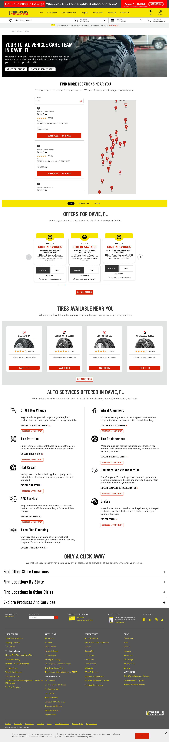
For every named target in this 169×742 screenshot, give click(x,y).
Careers (87, 647)
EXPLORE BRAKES (108, 519)
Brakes (126, 647)
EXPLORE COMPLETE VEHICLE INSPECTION (118, 487)
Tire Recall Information (93, 685)
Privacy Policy (29, 724)
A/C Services (50, 681)
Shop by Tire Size (12, 643)
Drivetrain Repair (52, 651)
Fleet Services (90, 664)
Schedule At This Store (59, 135)
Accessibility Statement (62, 724)
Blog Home (128, 638)
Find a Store (81, 99)
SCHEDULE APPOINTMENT (32, 431)
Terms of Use (18, 724)
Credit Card (89, 660)
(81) (52, 118)
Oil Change (49, 693)
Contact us (9, 616)
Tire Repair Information (54, 668)
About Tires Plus (91, 638)
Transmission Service (53, 706)
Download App (119, 622)
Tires (126, 643)
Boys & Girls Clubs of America (96, 643)
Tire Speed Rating (12, 660)
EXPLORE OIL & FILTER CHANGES (34, 425)
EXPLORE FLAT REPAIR (30, 485)
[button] (41, 13)
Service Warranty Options (134, 685)
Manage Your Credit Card (84, 620)
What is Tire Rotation (13, 672)
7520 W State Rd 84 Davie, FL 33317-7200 (52, 123)
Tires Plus (42, 114)
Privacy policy (87, 737)
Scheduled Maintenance (55, 702)
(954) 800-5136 (42, 129)
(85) (52, 156)
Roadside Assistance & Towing (96, 681)
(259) (32, 351)
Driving (127, 668)
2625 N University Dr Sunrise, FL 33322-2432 (53, 161)
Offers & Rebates (91, 672)
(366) (153, 351)
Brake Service (50, 647)
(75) (73, 351)
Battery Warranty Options (134, 680)
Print (57, 270)
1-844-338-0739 (159, 21)
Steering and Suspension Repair (58, 664)
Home (12, 31)
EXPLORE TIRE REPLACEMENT (113, 456)
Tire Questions (11, 668)
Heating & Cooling (52, 660)
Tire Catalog (10, 647)
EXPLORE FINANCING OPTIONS (33, 547)
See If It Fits (24, 368)
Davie (27, 31)
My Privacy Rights (77, 724)
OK (142, 735)
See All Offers (84, 292)
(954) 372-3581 (42, 167)
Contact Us (88, 651)
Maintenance (129, 664)
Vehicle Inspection (52, 710)
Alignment (49, 638)
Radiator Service (51, 698)
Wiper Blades (50, 715)
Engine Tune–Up (52, 689)
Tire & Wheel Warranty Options (136, 676)
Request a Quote (91, 724)
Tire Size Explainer (12, 687)
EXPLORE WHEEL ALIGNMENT (113, 425)
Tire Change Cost (12, 676)
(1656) (113, 351)
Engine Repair (50, 655)
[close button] (166, 733)
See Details (50, 275)
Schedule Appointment (94, 677)
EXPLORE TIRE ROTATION (31, 453)
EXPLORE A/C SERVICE (30, 516)
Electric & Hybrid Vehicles (55, 685)
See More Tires (84, 379)
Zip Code (38, 97)
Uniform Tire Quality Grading (17, 664)
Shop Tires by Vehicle (14, 638)
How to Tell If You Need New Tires (19, 655)
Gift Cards (88, 668)
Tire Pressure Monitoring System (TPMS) (61, 672)
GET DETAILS (113, 25)
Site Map (8, 724)
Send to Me (42, 270)
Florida (19, 31)
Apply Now (80, 617)
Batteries (48, 643)
